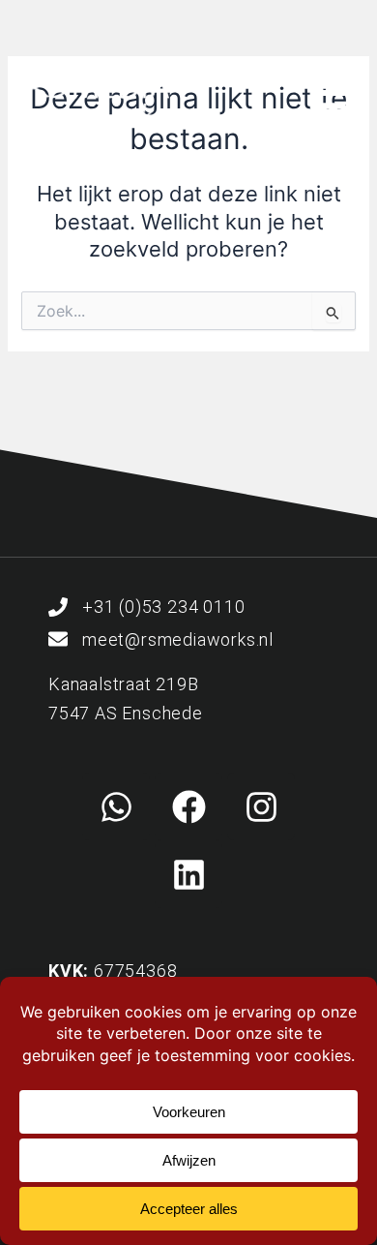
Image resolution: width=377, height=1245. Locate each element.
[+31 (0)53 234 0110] (58, 607)
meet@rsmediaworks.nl (178, 639)
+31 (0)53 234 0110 (163, 606)
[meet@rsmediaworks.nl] (58, 639)
